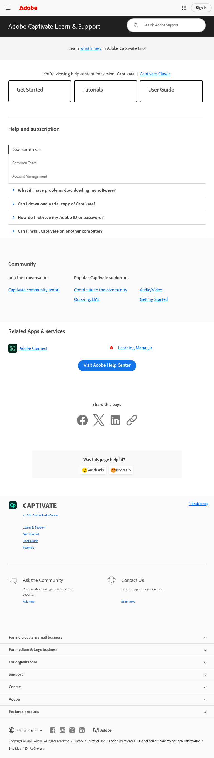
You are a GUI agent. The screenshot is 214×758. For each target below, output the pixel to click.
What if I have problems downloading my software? (67, 190)
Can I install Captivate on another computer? (60, 231)
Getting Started (154, 299)
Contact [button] (15, 687)
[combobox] (166, 25)
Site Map (15, 748)
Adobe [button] (14, 699)
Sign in (201, 7)
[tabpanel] (107, 210)
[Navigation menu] (8, 7)
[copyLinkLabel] (132, 424)
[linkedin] (82, 730)
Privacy (78, 741)
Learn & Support (34, 528)
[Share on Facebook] (82, 424)
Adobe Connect (33, 348)
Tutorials (29, 548)
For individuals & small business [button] (35, 637)
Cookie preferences (122, 741)
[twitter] (72, 730)
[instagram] (62, 730)
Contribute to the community (100, 289)
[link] (39, 91)
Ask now (29, 602)
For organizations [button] (23, 662)
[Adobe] (28, 7)
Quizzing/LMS (87, 299)
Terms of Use (96, 741)
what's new (90, 48)
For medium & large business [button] (33, 649)
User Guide (30, 541)
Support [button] (16, 674)
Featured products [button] (24, 711)
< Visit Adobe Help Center (41, 515)
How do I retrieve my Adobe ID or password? (61, 217)
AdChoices (37, 748)
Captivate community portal (33, 289)
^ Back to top (198, 504)
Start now (128, 602)
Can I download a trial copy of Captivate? (57, 203)
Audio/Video (151, 289)
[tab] (29, 149)
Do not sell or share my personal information (169, 741)
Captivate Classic (155, 74)
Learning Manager (135, 347)
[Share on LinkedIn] (115, 424)
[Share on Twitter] (99, 424)
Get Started (31, 534)
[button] (184, 7)
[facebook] (52, 730)
